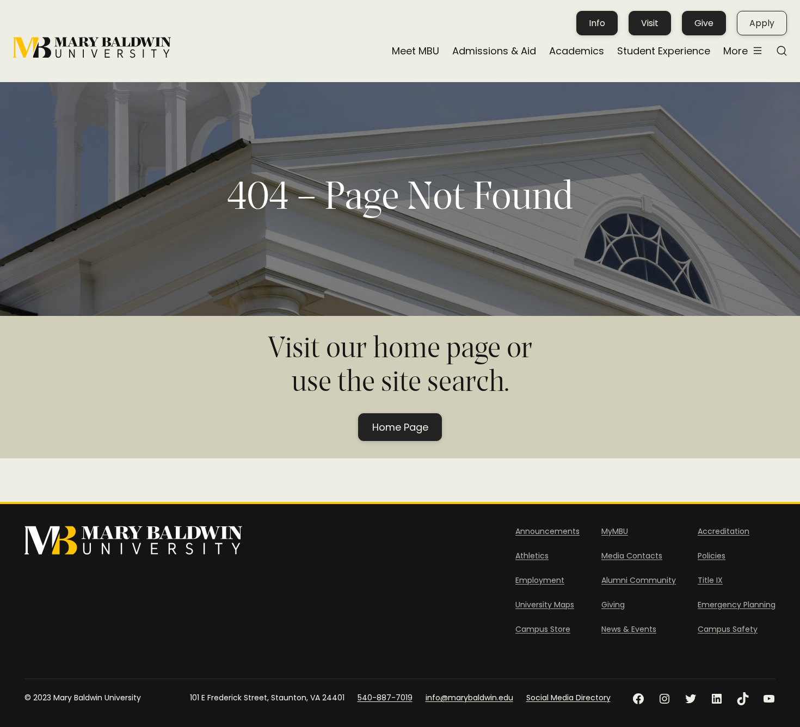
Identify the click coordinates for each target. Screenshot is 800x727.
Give (703, 23)
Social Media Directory (568, 697)
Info (597, 23)
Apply (761, 23)
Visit (650, 23)
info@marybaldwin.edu (469, 697)
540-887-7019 (385, 697)
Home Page (400, 427)
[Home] (92, 47)
